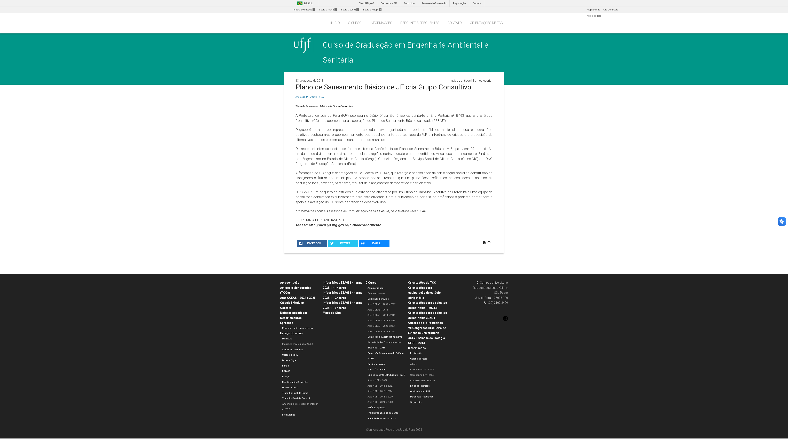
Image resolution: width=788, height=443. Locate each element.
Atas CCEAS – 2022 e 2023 (381, 331)
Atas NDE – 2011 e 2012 (380, 386)
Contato (455, 23)
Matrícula (287, 338)
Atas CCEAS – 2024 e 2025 (298, 297)
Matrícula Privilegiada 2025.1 (297, 344)
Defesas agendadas (294, 312)
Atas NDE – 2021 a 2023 (380, 402)
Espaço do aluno (291, 333)
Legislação (416, 353)
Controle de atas (376, 293)
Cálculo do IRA (290, 355)
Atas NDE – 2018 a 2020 (380, 396)
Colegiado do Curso (378, 299)
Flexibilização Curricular (295, 382)
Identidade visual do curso (382, 418)
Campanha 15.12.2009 (422, 369)
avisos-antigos (461, 80)
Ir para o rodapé (372, 9)
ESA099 (286, 371)
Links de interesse (420, 386)
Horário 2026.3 (289, 387)
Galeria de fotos (418, 358)
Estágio (286, 376)
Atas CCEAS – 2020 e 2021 (381, 326)
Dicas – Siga (289, 360)
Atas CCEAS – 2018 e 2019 (381, 320)
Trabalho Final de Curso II (296, 398)
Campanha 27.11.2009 (422, 375)
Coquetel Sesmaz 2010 (422, 380)
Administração (375, 288)
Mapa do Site (593, 9)
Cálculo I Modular (292, 302)
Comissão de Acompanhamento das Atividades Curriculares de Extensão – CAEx (385, 342)
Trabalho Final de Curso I (295, 393)
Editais (285, 365)
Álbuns (414, 364)
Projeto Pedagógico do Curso (383, 413)
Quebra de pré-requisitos (425, 322)
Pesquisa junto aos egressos (297, 328)
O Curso (355, 23)
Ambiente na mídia (292, 349)
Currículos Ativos (376, 364)
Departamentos (291, 318)
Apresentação (289, 282)
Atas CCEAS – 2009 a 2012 (381, 304)
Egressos (286, 322)
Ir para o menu (327, 9)
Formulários (288, 414)
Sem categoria (482, 80)
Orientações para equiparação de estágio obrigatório (424, 292)
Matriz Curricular (377, 369)
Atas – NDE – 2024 (377, 380)
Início (335, 23)
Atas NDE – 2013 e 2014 (380, 391)
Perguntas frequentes (419, 23)
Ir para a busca (349, 9)
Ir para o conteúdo (303, 9)
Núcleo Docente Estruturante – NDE (386, 375)
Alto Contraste (610, 9)
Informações (381, 23)
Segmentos (416, 402)
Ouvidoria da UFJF (420, 391)
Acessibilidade (594, 16)
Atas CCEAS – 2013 (378, 309)
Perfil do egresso (376, 407)
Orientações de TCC (486, 23)
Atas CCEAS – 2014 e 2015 (381, 315)
